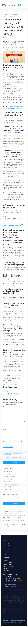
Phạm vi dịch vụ (6, 543)
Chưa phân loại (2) (7, 471)
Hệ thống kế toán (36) (8, 479)
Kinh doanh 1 (8, 578)
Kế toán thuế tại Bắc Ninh (19, 591)
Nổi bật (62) (5, 492)
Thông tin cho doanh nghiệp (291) (11, 497)
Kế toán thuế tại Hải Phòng (18, 589)
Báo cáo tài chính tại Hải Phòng (13, 600)
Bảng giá (5, 554)
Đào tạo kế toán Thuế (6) (9, 473)
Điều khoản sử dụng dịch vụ (9, 566)
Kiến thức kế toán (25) (8, 489)
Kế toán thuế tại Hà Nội (7, 589)
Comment (6, 406)
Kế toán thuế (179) (7, 486)
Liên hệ (5, 568)
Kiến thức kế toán (14, 14)
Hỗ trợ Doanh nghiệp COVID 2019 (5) (11, 484)
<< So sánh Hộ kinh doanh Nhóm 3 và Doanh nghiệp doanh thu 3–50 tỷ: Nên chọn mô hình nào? (14, 454)
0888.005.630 (6, 378)
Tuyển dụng (6, 570)
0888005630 (19, 578)
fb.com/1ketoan (12, 586)
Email (5, 429)
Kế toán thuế (6, 14)
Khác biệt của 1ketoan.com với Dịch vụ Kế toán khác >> (16, 457)
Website (5, 434)
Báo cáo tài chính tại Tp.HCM (17, 607)
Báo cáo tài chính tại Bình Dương (9, 609)
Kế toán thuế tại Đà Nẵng (11, 598)
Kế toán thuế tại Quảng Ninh (8, 594)
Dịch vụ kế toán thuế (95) (9, 476)
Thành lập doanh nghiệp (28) (10, 494)
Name (5, 424)
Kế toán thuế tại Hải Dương (8, 591)
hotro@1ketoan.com (12, 584)
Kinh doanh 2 (8, 580)
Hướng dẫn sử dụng (7, 562)
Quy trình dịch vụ (7, 547)
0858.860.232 (19, 580)
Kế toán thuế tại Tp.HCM (10, 596)
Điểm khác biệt (6, 545)
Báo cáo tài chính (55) (8, 468)
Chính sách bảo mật (7, 564)
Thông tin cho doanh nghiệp (9, 16)
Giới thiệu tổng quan (7, 560)
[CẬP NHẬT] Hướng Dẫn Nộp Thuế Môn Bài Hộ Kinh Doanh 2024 (15, 394)
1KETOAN (5, 49)
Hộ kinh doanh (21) (7, 481)
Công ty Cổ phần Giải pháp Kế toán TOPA (12, 622)
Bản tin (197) (6, 466)
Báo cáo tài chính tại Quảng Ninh (12, 604)
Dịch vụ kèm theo (7, 550)
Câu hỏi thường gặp (7, 552)
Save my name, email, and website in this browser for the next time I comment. (14, 442)
